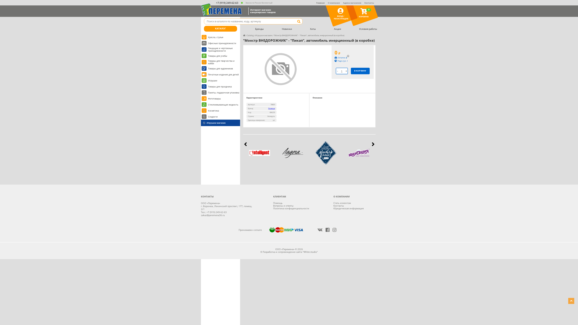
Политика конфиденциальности (291, 208)
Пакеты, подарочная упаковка (223, 92)
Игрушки (212, 80)
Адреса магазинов (352, 3)
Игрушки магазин (216, 122)
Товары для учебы (217, 56)
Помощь (278, 202)
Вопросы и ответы (283, 205)
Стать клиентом (342, 202)
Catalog (250, 35)
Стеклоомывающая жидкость (223, 104)
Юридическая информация (348, 208)
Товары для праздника (220, 86)
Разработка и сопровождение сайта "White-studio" (290, 251)
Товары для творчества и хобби (221, 62)
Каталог (220, 29)
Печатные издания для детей (223, 74)
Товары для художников (220, 68)
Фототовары (214, 98)
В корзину (360, 71)
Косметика (213, 110)
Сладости (213, 116)
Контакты (369, 3)
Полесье (271, 108)
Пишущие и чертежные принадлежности (220, 49)
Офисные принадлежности (222, 43)
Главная (320, 3)
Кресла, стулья (215, 37)
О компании (334, 3)
